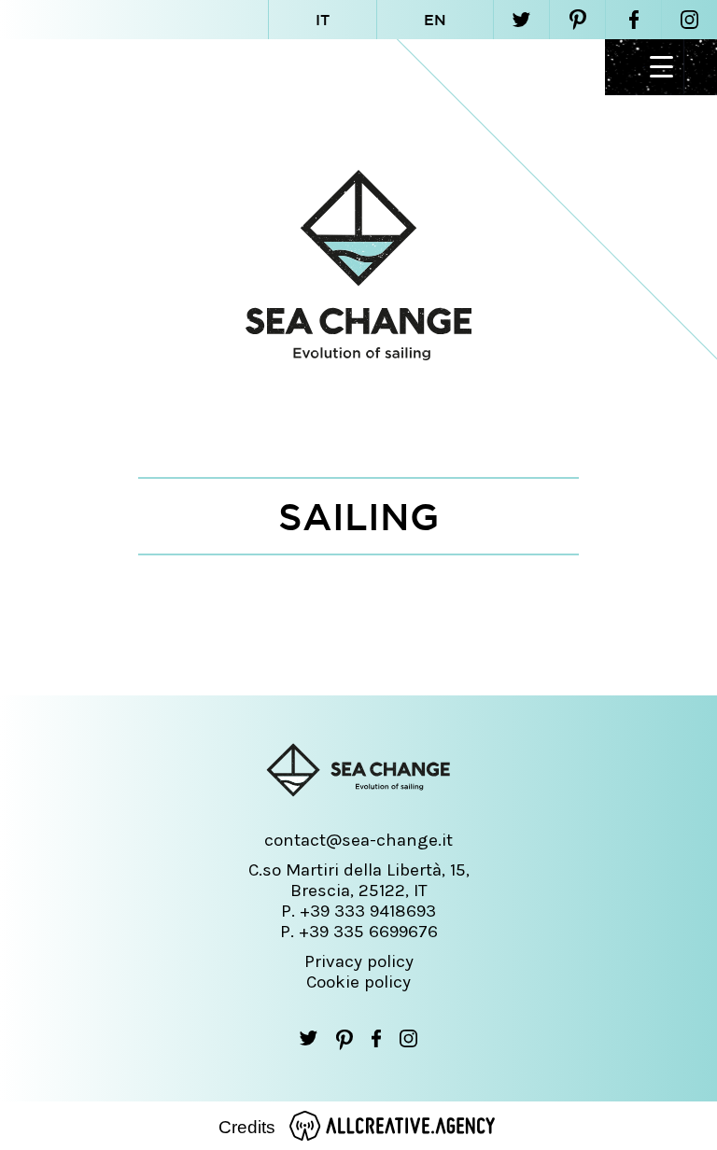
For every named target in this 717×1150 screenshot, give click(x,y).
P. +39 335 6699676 (359, 931)
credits (246, 1127)
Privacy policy (359, 961)
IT (323, 19)
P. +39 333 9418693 (358, 911)
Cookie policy (358, 982)
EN (435, 19)
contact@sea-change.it (358, 840)
